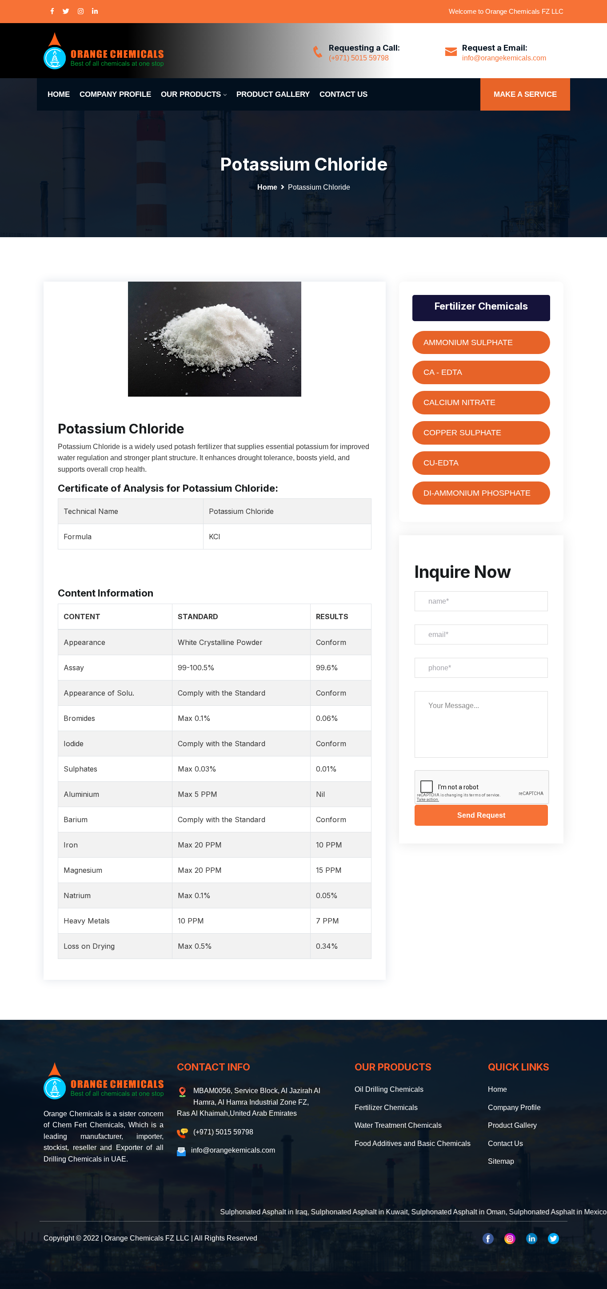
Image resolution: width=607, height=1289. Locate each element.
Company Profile (115, 94)
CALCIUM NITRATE (459, 402)
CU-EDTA (441, 462)
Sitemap (501, 1161)
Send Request (481, 815)
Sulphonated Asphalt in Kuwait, (320, 1212)
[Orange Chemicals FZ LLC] (104, 50)
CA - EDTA (442, 372)
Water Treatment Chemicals (398, 1125)
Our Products (191, 94)
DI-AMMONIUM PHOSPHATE (477, 493)
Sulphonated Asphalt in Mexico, (518, 1212)
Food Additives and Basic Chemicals (413, 1143)
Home (59, 94)
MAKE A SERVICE (525, 94)
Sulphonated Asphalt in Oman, (419, 1212)
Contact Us (343, 94)
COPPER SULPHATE (462, 432)
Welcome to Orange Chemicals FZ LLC (506, 11)
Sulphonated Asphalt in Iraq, (224, 1212)
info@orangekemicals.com (504, 58)
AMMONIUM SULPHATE (468, 342)
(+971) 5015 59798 (359, 58)
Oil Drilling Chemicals (389, 1089)
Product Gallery (273, 94)
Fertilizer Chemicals (386, 1107)
